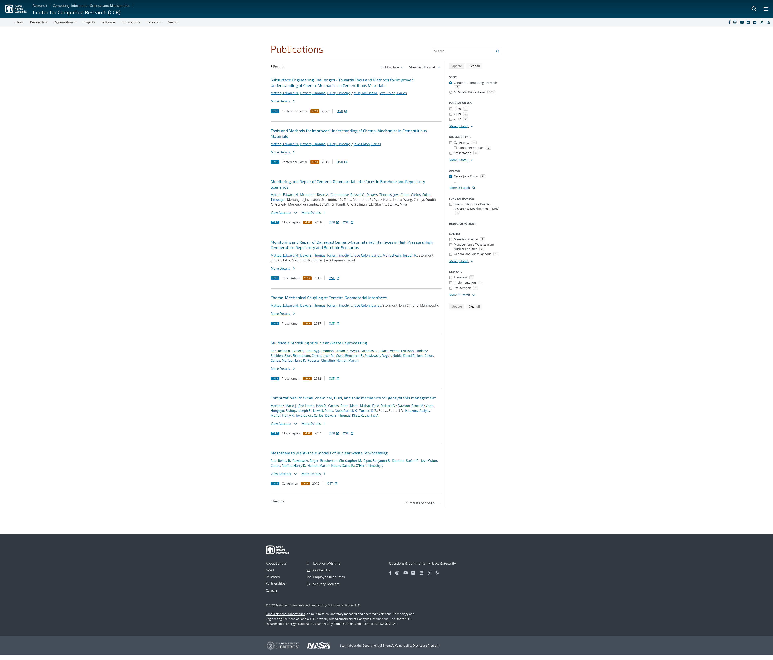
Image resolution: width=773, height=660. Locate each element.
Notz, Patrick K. (346, 410)
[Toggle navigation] (7, 22)
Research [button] (37, 22)
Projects (89, 22)
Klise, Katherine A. (365, 415)
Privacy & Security (442, 563)
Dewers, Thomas (313, 93)
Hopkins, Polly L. (417, 410)
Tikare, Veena (389, 351)
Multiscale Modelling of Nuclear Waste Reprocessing (319, 342)
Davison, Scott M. (411, 405)
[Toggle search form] (754, 8)
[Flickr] (749, 22)
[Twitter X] (762, 22)
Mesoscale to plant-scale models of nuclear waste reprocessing (329, 452)
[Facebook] (729, 22)
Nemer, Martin (347, 360)
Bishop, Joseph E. (298, 410)
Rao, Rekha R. (281, 351)
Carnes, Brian (338, 405)
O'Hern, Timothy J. (306, 351)
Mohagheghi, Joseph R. (400, 255)
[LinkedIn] (755, 22)
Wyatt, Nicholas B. (363, 351)
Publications (130, 22)
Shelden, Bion (281, 355)
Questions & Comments (407, 563)
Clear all (475, 66)
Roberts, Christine (321, 360)
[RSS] (769, 22)
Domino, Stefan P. (335, 351)
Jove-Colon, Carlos (393, 93)
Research (40, 5)
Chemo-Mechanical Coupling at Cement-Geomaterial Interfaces (329, 297)
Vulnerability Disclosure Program (417, 645)
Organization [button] (63, 22)
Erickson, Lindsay (414, 351)
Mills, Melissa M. (366, 93)
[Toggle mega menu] (766, 8)
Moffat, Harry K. (294, 360)
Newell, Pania (323, 410)
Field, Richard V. (384, 405)
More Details (281, 101)
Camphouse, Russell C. (348, 194)
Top (761, 655)
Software (108, 22)
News (19, 22)
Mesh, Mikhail (360, 405)
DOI (332, 222)
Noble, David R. (404, 355)
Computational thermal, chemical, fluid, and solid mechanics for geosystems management (353, 397)
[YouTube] (742, 22)
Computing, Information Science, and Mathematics (91, 5)
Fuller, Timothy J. (339, 93)
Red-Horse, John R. (312, 405)
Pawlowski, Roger (378, 355)
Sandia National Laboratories (285, 614)
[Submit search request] (497, 51)
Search (173, 22)
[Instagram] (735, 22)
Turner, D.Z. (368, 410)
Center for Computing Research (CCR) (76, 12)
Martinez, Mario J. (284, 405)
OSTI (340, 111)
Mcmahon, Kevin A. (314, 194)
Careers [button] (152, 22)
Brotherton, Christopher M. (313, 355)
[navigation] (391, 67)
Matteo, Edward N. (285, 93)
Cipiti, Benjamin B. (349, 355)
